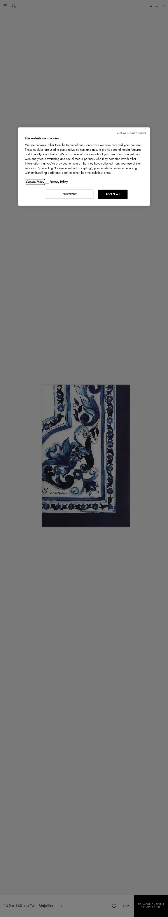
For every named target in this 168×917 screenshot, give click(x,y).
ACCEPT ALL (113, 194)
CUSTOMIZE (70, 194)
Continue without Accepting (131, 133)
